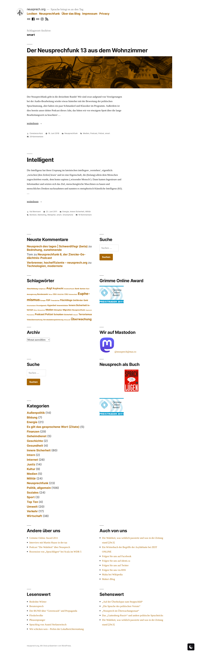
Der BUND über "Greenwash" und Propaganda (53, 610)
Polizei (101, 133)
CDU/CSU (60, 294)
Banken (83, 289)
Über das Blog (71, 13)
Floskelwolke (36, 615)
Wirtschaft (67, 320)
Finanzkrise (55, 300)
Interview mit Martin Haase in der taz (48, 542)
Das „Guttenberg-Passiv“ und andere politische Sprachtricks (132, 615)
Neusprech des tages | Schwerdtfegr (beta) (57, 246)
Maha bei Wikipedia (112, 574)
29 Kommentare (36, 136)
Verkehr (32, 511)
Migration (67, 310)
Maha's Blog (108, 579)
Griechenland (31, 305)
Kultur (31, 469)
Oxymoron (89, 310)
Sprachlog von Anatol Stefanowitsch (47, 624)
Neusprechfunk (49, 13)
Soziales (33, 492)
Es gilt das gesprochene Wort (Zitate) (53, 427)
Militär (88, 211)
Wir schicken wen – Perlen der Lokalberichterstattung (56, 629)
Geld (85, 300)
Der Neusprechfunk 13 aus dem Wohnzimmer (87, 50)
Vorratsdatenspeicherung (53, 320)
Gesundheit (35, 445)
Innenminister (62, 305)
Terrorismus (85, 314)
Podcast (93, 133)
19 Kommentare (85, 215)
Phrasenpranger (37, 620)
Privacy (104, 13)
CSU (66, 294)
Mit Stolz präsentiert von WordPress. (55, 646)
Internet (32, 459)
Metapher (51, 215)
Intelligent (40, 159)
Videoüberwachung (34, 320)
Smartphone (68, 215)
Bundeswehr (42, 294)
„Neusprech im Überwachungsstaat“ (120, 610)
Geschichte (35, 441)
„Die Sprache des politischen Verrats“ (121, 606)
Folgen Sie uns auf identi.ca (116, 560)
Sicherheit (68, 315)
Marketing (42, 215)
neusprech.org (36, 9)
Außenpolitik (36, 412)
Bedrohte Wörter (37, 601)
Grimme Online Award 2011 (43, 538)
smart (107, 133)
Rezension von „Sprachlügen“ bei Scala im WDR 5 (55, 551)
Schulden (58, 314)
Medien (86, 133)
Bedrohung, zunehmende (44, 250)
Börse (50, 294)
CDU (55, 294)
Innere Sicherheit (77, 211)
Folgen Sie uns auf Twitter (115, 565)
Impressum (89, 13)
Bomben (33, 215)
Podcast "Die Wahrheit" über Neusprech (49, 547)
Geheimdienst (37, 436)
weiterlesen (34, 123)
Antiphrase (42, 289)
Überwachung (81, 319)
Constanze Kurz (36, 133)
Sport (31, 497)
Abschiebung (32, 289)
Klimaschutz (41, 310)
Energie (65, 211)
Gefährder (78, 300)
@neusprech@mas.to (125, 351)
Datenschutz (73, 294)
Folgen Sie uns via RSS (114, 570)
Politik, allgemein (39, 488)
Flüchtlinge (66, 300)
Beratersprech (36, 606)
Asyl (49, 288)
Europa (42, 300)
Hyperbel (51, 305)
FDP (48, 300)
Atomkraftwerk (69, 289)
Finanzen (33, 431)
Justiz (31, 464)
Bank (77, 289)
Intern (31, 455)
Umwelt (32, 506)
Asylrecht (58, 288)
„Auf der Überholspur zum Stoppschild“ (122, 601)
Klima (35, 310)
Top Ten (32, 502)
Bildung (32, 417)
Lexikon (32, 13)
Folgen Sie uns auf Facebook (116, 556)
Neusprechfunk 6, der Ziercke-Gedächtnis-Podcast (56, 256)
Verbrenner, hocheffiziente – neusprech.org (57, 262)
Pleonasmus (30, 315)
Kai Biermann (35, 211)
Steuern (75, 315)
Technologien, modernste (45, 266)
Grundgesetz (41, 305)
